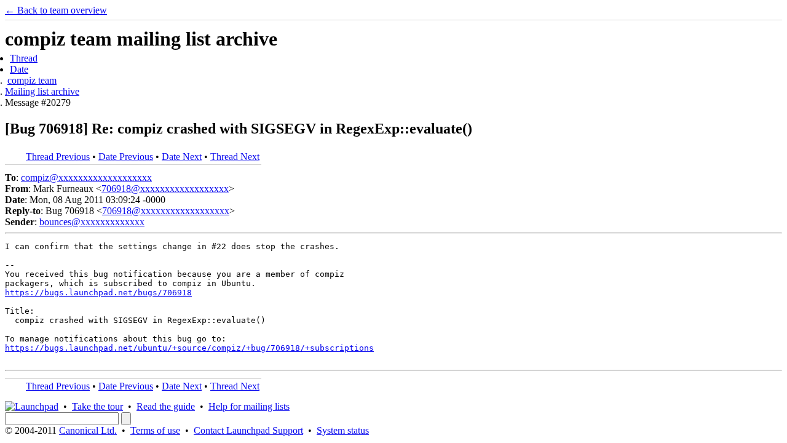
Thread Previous (58, 156)
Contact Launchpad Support (248, 430)
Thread (24, 58)
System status (343, 430)
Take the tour (97, 406)
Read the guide (165, 406)
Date (19, 69)
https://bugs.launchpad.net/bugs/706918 (98, 292)
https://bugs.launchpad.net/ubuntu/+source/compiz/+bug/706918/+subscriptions (189, 348)
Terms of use (155, 430)
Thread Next (234, 156)
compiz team (32, 80)
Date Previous (125, 156)
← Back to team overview (56, 10)
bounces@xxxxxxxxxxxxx (91, 222)
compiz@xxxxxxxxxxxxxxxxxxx (86, 177)
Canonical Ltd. (88, 430)
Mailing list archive (42, 91)
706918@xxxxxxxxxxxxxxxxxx (165, 188)
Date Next (182, 156)
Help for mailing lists (249, 406)
